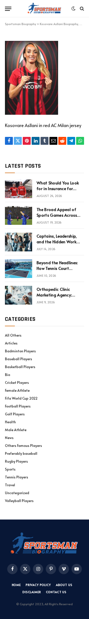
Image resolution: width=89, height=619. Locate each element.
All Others (13, 335)
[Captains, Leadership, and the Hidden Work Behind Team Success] (18, 242)
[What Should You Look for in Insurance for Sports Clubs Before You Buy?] (18, 188)
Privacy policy (38, 585)
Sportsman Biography (20, 24)
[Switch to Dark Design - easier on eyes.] (73, 8)
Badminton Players (20, 351)
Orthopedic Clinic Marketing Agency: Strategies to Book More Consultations (60, 297)
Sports (10, 469)
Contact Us (56, 592)
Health (10, 422)
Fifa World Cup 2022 (21, 398)
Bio (7, 374)
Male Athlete (15, 429)
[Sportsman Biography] (44, 8)
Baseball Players (18, 359)
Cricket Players (17, 382)
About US (64, 585)
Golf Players (15, 414)
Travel (10, 485)
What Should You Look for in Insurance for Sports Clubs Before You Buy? (59, 191)
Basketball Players (20, 366)
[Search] (81, 8)
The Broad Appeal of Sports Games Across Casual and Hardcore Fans (57, 218)
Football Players (18, 406)
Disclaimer (31, 592)
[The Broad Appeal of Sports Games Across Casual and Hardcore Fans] (18, 215)
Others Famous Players (23, 445)
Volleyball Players (19, 500)
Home (16, 585)
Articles (11, 343)
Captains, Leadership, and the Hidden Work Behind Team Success (57, 241)
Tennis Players (16, 477)
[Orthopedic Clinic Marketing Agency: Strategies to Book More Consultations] (18, 295)
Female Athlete (17, 390)
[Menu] (8, 8)
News (9, 437)
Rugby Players (16, 461)
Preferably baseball (21, 453)
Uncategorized (17, 492)
